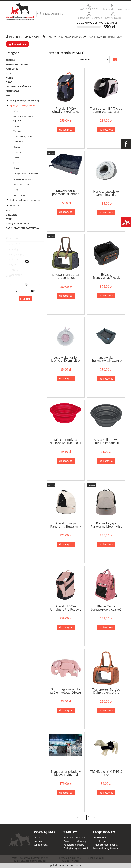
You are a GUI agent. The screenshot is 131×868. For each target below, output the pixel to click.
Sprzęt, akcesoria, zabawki (22, 105)
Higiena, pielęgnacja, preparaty (25, 200)
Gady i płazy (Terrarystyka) (22, 228)
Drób (9, 82)
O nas (37, 837)
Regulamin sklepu (73, 844)
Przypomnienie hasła (105, 844)
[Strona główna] (20, 11)
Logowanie (99, 837)
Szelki (16, 162)
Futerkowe (12, 91)
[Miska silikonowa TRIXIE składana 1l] (106, 419)
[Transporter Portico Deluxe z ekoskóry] (106, 668)
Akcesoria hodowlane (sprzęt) (23, 118)
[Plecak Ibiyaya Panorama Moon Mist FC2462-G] (106, 502)
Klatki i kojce (19, 194)
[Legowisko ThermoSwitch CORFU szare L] (106, 336)
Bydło (9, 73)
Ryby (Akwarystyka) (18, 223)
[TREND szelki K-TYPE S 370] (106, 750)
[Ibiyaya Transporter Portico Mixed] (65, 253)
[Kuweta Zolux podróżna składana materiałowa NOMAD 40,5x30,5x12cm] (65, 170)
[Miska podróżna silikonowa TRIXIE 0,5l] (65, 419)
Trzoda (10, 59)
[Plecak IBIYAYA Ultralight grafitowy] (65, 87)
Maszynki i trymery (22, 184)
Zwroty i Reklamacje (75, 841)
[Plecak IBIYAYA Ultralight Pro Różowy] (65, 585)
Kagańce (17, 157)
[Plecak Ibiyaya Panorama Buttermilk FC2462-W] (65, 502)
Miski (15, 110)
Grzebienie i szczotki (23, 178)
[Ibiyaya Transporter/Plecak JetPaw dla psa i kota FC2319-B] (106, 253)
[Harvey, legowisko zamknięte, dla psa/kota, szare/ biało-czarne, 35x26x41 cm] (106, 170)
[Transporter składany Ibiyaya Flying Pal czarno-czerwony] (65, 750)
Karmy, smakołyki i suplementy (24, 100)
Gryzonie (11, 214)
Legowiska (18, 141)
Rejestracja (99, 841)
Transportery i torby (22, 136)
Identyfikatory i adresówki (25, 173)
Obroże (16, 147)
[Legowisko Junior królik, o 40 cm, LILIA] (65, 336)
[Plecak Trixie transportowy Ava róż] (106, 585)
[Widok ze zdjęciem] (115, 59)
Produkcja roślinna (18, 86)
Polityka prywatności (75, 848)
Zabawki (17, 131)
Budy (15, 189)
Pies (8, 95)
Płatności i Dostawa (74, 837)
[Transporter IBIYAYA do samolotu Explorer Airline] (106, 87)
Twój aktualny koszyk (105, 848)
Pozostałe (14, 205)
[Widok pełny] (122, 59)
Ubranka (17, 168)
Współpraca (41, 844)
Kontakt (38, 841)
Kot (8, 210)
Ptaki (9, 219)
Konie (9, 77)
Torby (16, 125)
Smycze (17, 152)
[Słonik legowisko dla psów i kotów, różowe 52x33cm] (65, 668)
